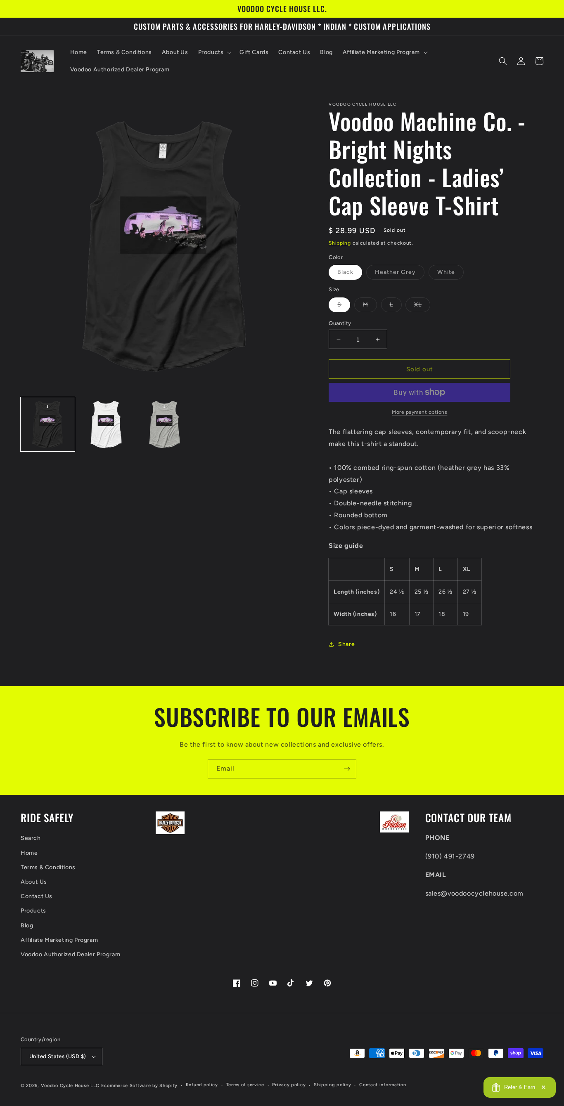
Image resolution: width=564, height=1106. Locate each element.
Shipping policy (332, 1084)
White (450, 274)
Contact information (382, 1084)
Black (349, 274)
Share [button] (346, 644)
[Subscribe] (347, 768)
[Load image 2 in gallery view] (106, 424)
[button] (214, 52)
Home (29, 852)
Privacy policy (289, 1084)
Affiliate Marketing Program (59, 939)
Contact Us (36, 896)
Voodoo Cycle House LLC (70, 1085)
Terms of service (245, 1084)
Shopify (168, 1085)
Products (33, 910)
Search (31, 838)
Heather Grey (399, 274)
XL (422, 306)
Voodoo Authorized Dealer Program (70, 954)
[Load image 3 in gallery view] (164, 424)
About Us (34, 881)
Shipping (340, 243)
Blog (27, 925)
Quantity (340, 323)
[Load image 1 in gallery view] (48, 424)
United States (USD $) (57, 1056)
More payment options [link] (419, 412)
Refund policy (202, 1084)
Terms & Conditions (48, 867)
